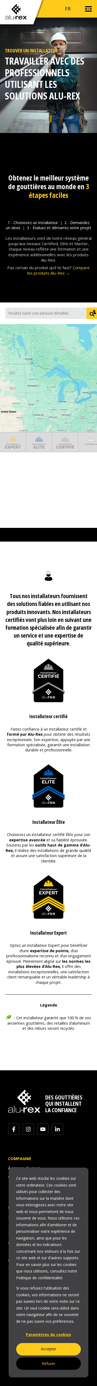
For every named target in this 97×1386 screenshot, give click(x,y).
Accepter (48, 1348)
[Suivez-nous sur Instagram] (28, 1129)
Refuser (48, 1363)
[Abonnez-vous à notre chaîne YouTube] (42, 1129)
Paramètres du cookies (48, 1334)
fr (68, 9)
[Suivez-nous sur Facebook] (13, 1129)
